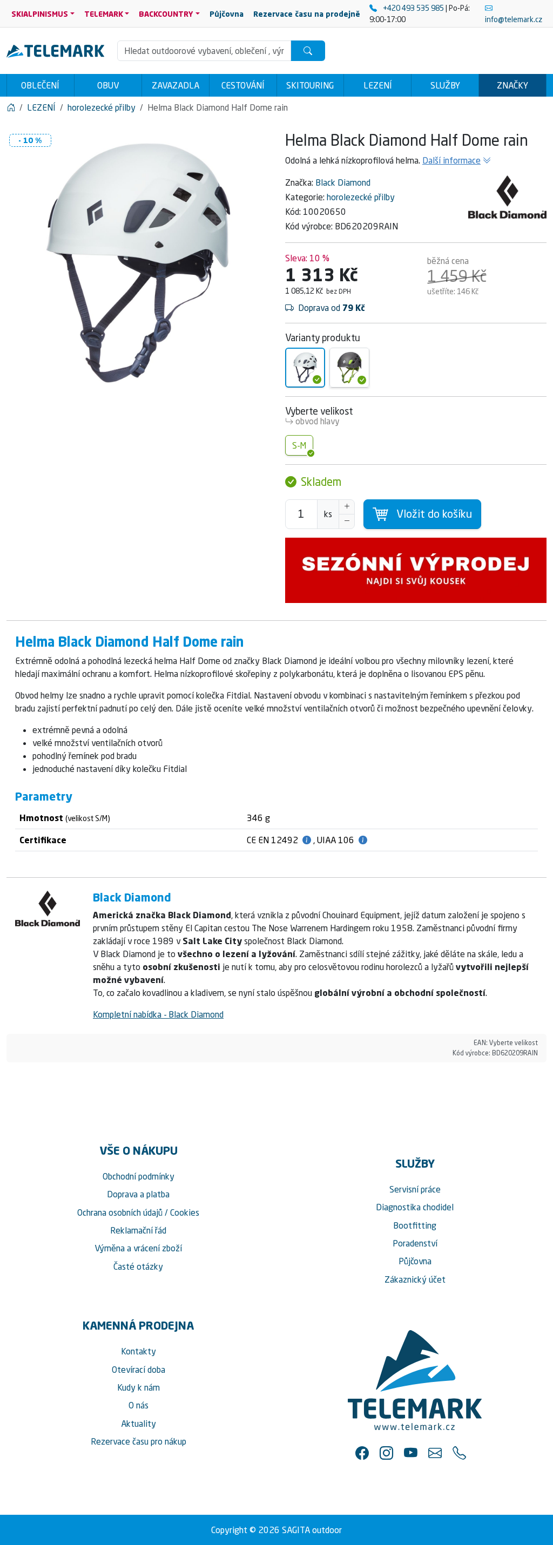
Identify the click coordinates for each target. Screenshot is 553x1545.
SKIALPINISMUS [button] (39, 13)
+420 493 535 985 (413, 7)
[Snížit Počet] (347, 521)
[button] (362, 1453)
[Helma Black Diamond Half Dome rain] (305, 368)
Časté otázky (138, 1266)
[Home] (10, 107)
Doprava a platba (138, 1194)
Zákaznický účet (415, 1279)
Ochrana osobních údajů (120, 1212)
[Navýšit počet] (347, 506)
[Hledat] (308, 50)
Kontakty (138, 1351)
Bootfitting (414, 1225)
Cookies (184, 1212)
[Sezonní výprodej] (416, 570)
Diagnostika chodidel (415, 1207)
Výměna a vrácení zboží (138, 1248)
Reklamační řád (138, 1230)
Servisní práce (415, 1189)
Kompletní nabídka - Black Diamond (158, 1014)
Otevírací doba (138, 1369)
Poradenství (415, 1243)
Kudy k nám (138, 1387)
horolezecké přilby (361, 197)
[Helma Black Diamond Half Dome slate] (349, 367)
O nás (139, 1405)
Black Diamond (342, 182)
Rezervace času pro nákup (138, 1441)
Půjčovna (415, 1261)
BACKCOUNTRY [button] (166, 13)
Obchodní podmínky (138, 1176)
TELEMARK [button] (103, 13)
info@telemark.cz (513, 19)
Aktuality (138, 1423)
